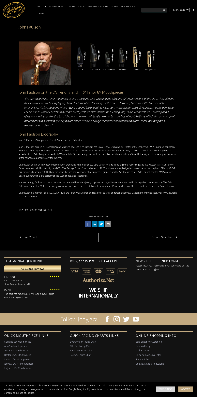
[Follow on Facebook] (107, 319)
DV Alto (8, 290)
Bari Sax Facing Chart (80, 354)
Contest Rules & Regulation (150, 363)
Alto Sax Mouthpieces (15, 346)
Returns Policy (143, 346)
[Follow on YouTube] (136, 319)
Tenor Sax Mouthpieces (16, 350)
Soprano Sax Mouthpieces (17, 341)
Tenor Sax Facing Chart (81, 350)
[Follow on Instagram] (116, 319)
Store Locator (77, 6)
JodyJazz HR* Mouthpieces (17, 368)
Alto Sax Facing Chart (81, 346)
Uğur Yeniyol (30, 237)
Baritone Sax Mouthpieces (17, 354)
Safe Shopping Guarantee (149, 341)
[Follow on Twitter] (126, 319)
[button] (181, 10)
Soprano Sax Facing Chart (83, 341)
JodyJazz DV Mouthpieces (17, 359)
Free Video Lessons (98, 6)
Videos (114, 6)
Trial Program (142, 350)
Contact (41, 13)
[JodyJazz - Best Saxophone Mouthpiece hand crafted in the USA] (16, 10)
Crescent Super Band (163, 237)
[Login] (193, 10)
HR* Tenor (9, 276)
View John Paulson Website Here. (35, 209)
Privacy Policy (143, 359)
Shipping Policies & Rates (148, 354)
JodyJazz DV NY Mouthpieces (18, 363)
